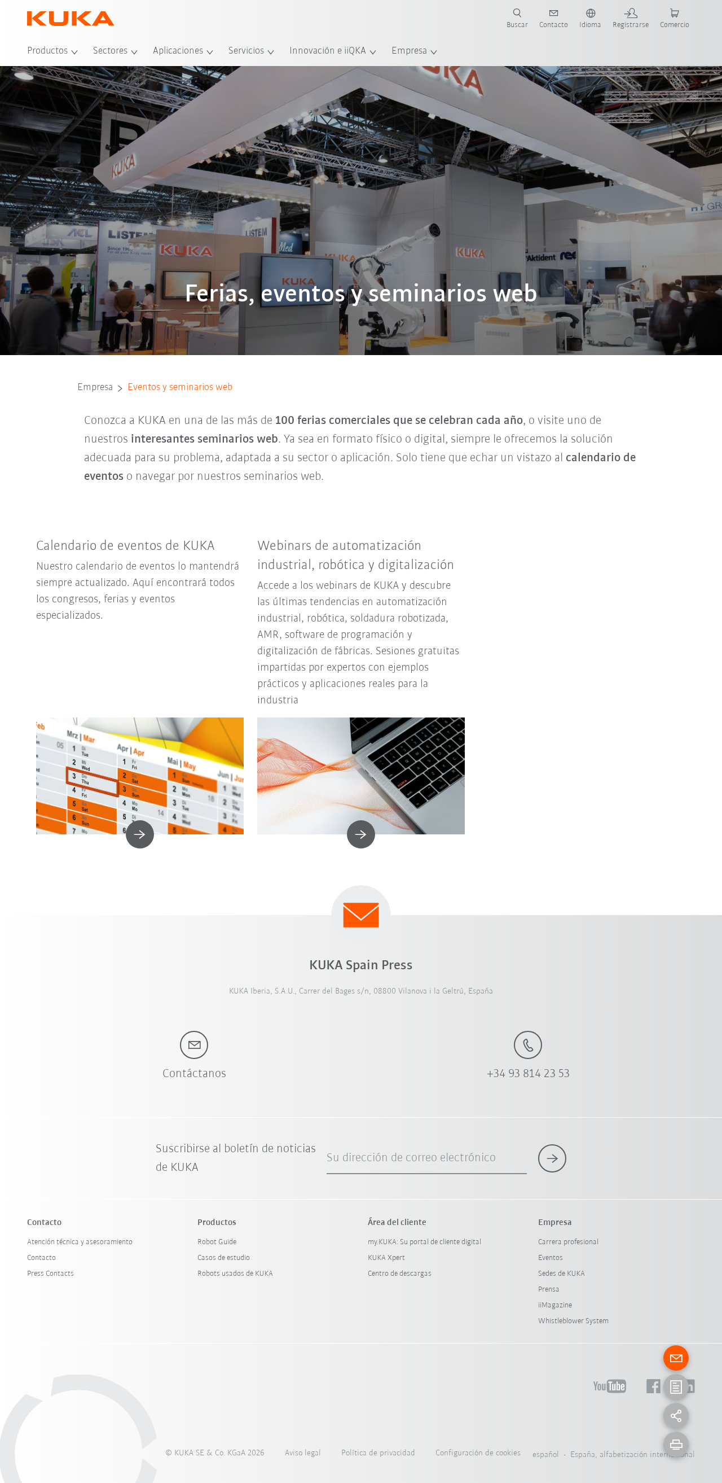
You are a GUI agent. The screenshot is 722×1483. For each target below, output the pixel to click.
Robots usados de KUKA (235, 1274)
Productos (47, 51)
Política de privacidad (378, 1453)
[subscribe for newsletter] (552, 1158)
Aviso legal (303, 1453)
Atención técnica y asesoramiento (80, 1242)
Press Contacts (50, 1274)
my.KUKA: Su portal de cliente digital (424, 1242)
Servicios (246, 51)
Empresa (409, 51)
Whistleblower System (573, 1321)
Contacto (41, 1258)
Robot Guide (216, 1242)
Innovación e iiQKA (327, 51)
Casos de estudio (223, 1258)
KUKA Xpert (386, 1258)
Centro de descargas (400, 1274)
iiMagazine (555, 1305)
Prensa (549, 1289)
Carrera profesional (568, 1242)
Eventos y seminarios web (179, 388)
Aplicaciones (178, 51)
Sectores (110, 51)
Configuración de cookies (478, 1453)
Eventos (550, 1258)
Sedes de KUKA (561, 1274)
